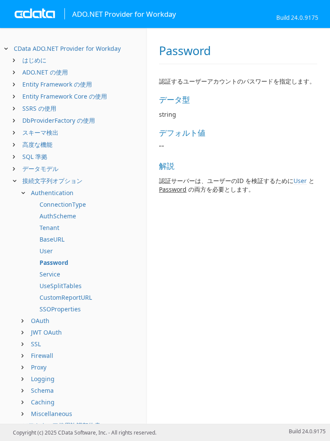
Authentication (52, 193)
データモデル (40, 169)
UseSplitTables (61, 286)
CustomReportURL (66, 297)
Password (54, 262)
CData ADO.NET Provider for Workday (67, 48)
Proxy (38, 367)
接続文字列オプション (52, 181)
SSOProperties (60, 309)
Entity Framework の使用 (57, 84)
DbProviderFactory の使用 (58, 120)
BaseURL (52, 239)
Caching (43, 402)
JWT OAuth (46, 332)
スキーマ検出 (40, 132)
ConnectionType (63, 204)
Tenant (49, 228)
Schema (42, 390)
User (46, 251)
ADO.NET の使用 (45, 72)
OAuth (40, 321)
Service (50, 274)
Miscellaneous (51, 414)
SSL (36, 344)
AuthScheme (58, 216)
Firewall (42, 355)
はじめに (34, 60)
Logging (43, 379)
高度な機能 (37, 144)
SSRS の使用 (39, 108)
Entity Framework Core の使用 (64, 96)
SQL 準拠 (34, 156)
